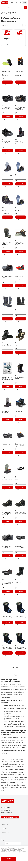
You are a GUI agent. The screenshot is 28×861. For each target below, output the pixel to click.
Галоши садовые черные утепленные (7, 344)
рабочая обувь (18, 411)
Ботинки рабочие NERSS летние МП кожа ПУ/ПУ (6, 514)
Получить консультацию (10, 817)
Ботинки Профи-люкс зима (20, 176)
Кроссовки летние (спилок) (19, 478)
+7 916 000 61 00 (5, 811)
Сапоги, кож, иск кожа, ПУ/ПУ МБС (19, 581)
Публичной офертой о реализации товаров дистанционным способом (10, 854)
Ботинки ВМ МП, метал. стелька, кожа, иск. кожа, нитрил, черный (7, 582)
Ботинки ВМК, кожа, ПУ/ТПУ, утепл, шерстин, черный (7, 278)
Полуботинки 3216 (6, 445)
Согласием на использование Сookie (14, 853)
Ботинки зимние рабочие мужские (6, 107)
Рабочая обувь (10, 12)
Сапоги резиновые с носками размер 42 (7, 617)
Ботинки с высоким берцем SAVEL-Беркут (20, 311)
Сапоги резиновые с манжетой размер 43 (20, 617)
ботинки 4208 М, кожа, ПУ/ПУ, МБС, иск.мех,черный (7, 143)
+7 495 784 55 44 (5, 807)
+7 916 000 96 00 (5, 809)
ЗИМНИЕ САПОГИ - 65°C (20, 344)
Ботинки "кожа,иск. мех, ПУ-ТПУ (20, 209)
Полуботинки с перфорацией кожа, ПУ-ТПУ (7, 479)
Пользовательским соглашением (8, 850)
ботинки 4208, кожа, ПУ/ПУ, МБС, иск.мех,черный (20, 108)
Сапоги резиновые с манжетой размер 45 (20, 648)
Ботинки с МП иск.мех (5, 209)
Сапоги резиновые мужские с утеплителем (6, 243)
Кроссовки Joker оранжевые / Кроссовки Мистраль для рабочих (20, 73)
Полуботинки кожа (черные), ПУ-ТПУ (19, 445)
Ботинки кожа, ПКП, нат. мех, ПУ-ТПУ (7, 176)
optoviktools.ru (11, 847)
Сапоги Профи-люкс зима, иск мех (7, 311)
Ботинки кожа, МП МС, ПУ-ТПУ (6, 412)
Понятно (8, 859)
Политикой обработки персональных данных (11, 849)
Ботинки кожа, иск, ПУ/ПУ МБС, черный (20, 513)
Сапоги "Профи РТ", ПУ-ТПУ (20, 378)
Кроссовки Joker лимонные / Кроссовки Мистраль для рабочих (7, 73)
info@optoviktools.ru (6, 813)
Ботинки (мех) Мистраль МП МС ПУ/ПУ (19, 243)
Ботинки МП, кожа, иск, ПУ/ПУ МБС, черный (7, 548)
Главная (3, 12)
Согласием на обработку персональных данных (11, 851)
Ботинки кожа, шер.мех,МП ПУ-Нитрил (19, 143)
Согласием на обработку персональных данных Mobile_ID (14, 848)
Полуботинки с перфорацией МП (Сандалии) (19, 548)
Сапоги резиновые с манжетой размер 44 (7, 648)
